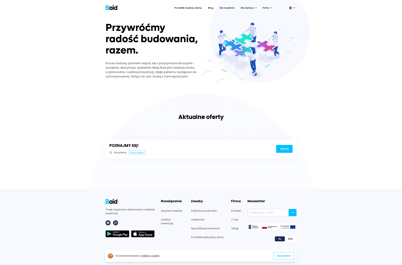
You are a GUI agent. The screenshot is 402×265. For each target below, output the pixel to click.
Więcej (284, 149)
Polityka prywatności (204, 211)
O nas (234, 219)
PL (280, 238)
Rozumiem (284, 256)
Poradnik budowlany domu (207, 237)
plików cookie (150, 256)
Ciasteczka (198, 219)
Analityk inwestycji (167, 221)
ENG (290, 238)
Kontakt (236, 211)
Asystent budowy (171, 211)
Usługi (234, 228)
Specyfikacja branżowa (205, 228)
